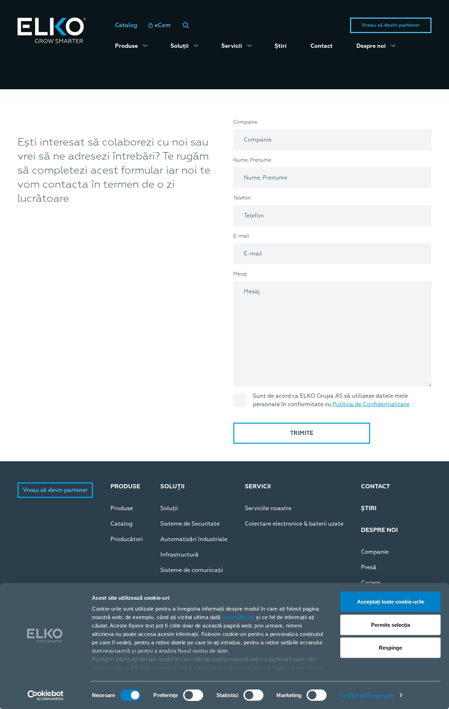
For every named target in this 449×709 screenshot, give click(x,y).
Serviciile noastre (268, 508)
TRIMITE (301, 433)
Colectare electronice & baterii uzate (294, 523)
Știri (281, 46)
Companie (375, 551)
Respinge (390, 648)
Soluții (179, 46)
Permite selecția (390, 624)
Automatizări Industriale (193, 539)
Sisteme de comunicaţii (191, 570)
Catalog (126, 25)
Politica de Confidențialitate (371, 404)
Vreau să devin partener (391, 25)
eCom (162, 25)
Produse (126, 46)
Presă (368, 567)
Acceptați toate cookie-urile (390, 602)
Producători (126, 539)
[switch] (193, 695)
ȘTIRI (368, 508)
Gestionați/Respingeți (367, 695)
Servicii (231, 46)
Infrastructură (179, 554)
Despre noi (371, 46)
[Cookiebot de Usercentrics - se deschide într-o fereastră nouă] (45, 695)
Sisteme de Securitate (190, 523)
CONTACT (375, 486)
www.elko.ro (238, 617)
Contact (321, 46)
